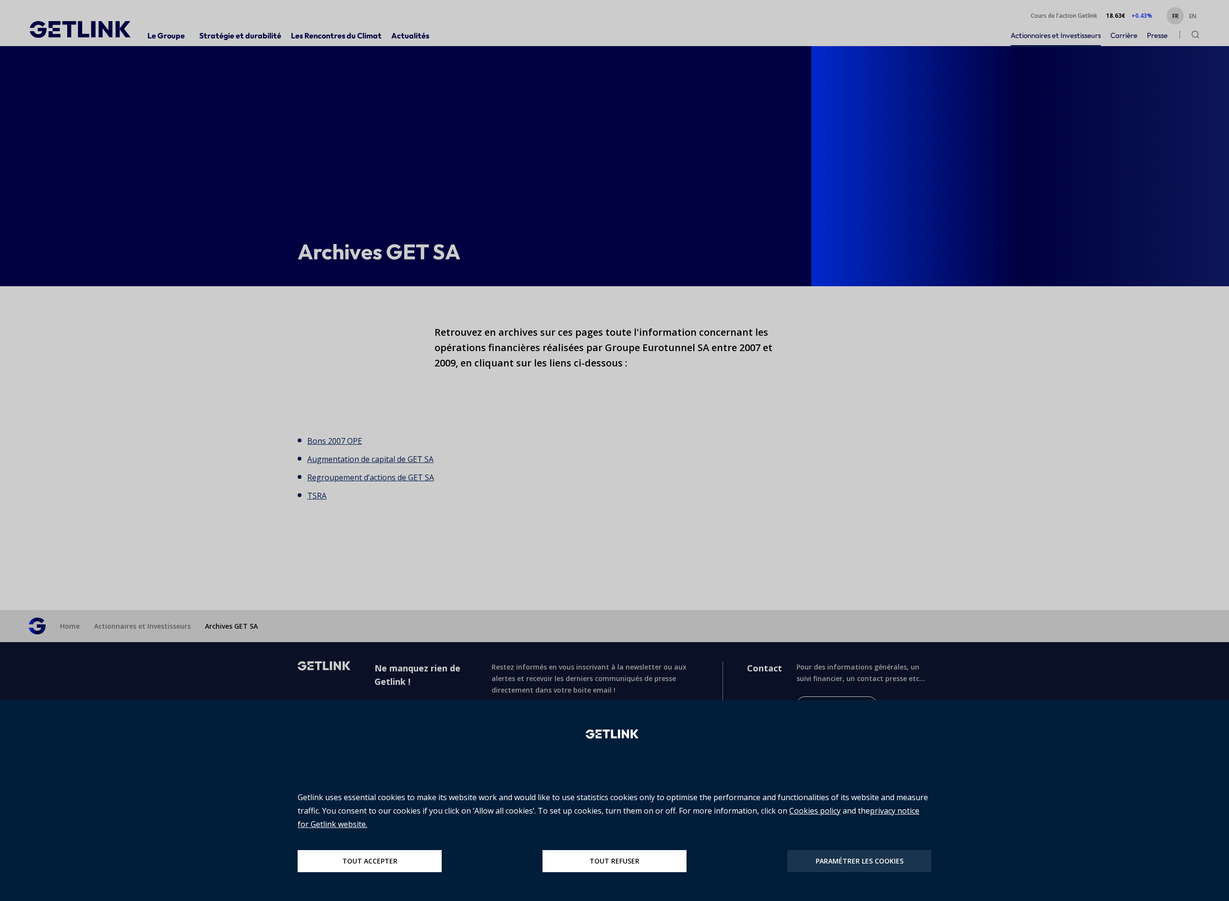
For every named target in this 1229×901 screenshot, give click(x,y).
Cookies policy (815, 810)
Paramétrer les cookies (860, 860)
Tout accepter (370, 860)
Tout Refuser (614, 860)
